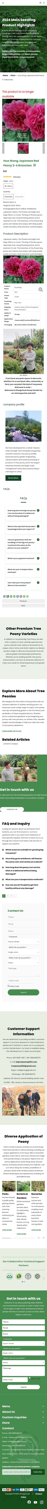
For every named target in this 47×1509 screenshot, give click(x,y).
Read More (13, 478)
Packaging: (7, 209)
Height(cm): (8, 205)
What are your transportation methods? (24, 879)
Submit (23, 992)
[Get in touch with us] (18, 768)
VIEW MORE (7, 1230)
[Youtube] (35, 1502)
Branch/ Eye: (8, 202)
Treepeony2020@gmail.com (23, 1066)
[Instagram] (41, 1502)
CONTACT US (12, 809)
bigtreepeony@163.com (26, 1062)
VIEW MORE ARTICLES (11, 731)
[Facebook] (29, 1502)
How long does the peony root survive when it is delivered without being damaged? (22, 870)
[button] (43, 1237)
